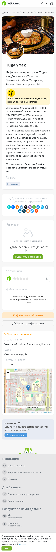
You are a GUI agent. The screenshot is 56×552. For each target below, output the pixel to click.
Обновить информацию (29, 323)
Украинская (14, 184)
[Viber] (30, 207)
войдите (32, 296)
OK (6, 548)
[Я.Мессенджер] (9, 207)
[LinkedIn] (20, 211)
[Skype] (42, 207)
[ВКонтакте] (13, 207)
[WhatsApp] (34, 207)
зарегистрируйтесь (19, 299)
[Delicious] (32, 211)
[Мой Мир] (38, 207)
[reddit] (36, 211)
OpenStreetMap (45, 412)
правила (22, 544)
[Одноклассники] (17, 207)
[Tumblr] (46, 207)
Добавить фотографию (29, 256)
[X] (25, 207)
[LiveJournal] (24, 211)
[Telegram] (21, 207)
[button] (28, 388)
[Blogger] (28, 211)
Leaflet (33, 412)
